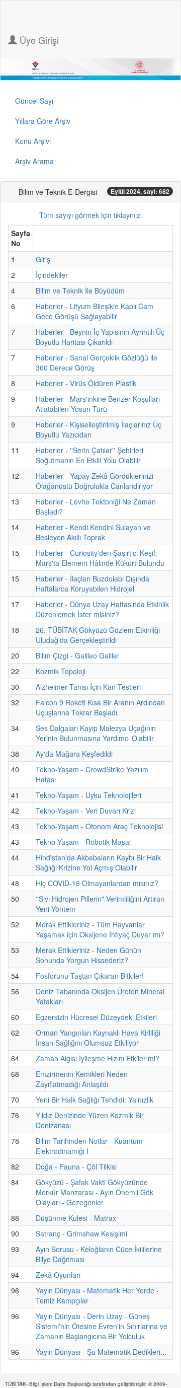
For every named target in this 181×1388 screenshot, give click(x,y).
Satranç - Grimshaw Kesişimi (81, 1233)
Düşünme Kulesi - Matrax (76, 1218)
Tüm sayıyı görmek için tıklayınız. (90, 215)
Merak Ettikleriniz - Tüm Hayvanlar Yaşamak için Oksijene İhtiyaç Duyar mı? (100, 929)
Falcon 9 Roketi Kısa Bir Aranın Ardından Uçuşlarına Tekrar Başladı (100, 707)
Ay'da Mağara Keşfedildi (74, 754)
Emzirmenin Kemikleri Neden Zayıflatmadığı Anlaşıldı (82, 1079)
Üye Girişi (38, 39)
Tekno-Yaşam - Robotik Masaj (83, 842)
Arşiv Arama (34, 161)
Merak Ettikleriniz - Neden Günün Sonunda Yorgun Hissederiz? (88, 955)
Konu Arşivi (33, 141)
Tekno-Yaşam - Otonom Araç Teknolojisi (99, 826)
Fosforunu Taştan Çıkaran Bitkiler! (90, 976)
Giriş (43, 259)
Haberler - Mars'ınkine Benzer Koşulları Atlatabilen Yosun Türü (98, 404)
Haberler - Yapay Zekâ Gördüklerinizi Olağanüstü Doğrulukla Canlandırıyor (94, 481)
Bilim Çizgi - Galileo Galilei (77, 655)
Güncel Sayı (34, 101)
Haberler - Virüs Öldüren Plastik (86, 383)
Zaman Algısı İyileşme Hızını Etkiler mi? (97, 1058)
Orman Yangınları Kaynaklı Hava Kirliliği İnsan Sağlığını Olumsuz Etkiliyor (98, 1038)
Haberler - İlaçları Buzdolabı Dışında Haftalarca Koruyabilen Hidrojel (92, 583)
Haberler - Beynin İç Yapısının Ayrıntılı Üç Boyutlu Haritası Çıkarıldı (100, 337)
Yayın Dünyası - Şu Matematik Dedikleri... (101, 1352)
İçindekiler (52, 275)
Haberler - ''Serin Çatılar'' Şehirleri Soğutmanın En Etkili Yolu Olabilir (89, 455)
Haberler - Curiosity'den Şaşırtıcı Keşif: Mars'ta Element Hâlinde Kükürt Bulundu (100, 558)
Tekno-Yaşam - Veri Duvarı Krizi (86, 811)
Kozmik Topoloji (60, 671)
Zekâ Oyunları (58, 1275)
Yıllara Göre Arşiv (42, 121)
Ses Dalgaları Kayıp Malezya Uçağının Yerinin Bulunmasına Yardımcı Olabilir (96, 733)
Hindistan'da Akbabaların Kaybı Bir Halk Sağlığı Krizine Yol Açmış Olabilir (98, 862)
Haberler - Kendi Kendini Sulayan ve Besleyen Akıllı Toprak (93, 532)
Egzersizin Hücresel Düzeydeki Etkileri (96, 1017)
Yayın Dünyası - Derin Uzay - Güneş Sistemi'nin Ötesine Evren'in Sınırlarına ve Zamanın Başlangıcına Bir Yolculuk (101, 1326)
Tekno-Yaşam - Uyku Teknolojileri (88, 795)
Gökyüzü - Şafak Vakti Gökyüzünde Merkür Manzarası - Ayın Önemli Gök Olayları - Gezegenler (94, 1192)
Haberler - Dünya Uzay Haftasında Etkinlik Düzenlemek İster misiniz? (102, 609)
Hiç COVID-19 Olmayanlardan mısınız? (97, 883)
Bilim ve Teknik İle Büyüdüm (80, 290)
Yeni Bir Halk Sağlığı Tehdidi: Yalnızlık (94, 1099)
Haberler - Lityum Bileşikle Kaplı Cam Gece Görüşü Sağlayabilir (94, 311)
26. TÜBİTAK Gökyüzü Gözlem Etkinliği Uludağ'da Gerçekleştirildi (98, 635)
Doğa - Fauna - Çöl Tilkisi (76, 1166)
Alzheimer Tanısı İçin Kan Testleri (88, 687)
